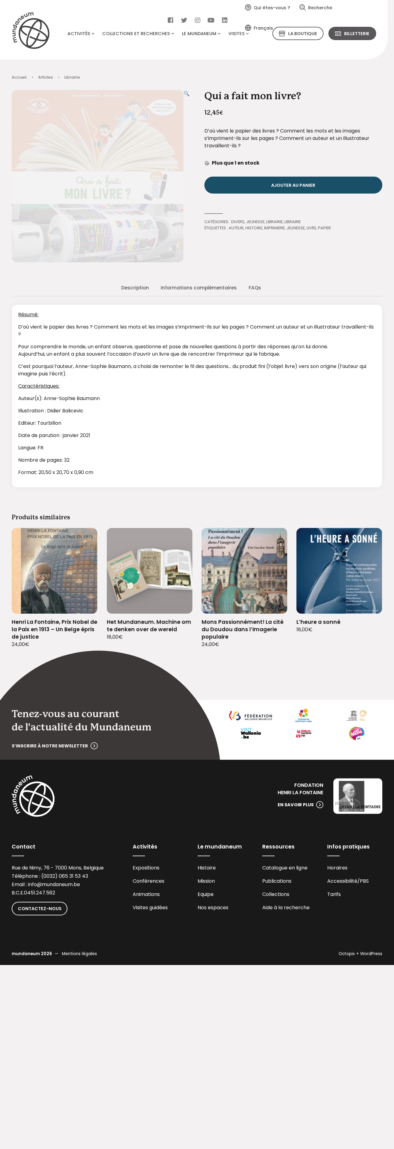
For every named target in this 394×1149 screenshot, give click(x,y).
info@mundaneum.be (54, 884)
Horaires (337, 867)
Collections (275, 894)
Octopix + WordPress (360, 954)
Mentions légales (79, 954)
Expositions (146, 867)
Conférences (148, 881)
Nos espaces (213, 907)
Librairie (72, 77)
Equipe (206, 894)
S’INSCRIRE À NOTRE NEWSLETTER (50, 746)
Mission (206, 881)
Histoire (253, 228)
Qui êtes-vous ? (272, 8)
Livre (311, 228)
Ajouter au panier (293, 185)
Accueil (19, 77)
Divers (237, 221)
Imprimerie (274, 228)
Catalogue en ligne (285, 867)
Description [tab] (135, 287)
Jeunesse (255, 221)
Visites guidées (150, 907)
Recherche (320, 8)
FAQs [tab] (255, 287)
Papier (324, 228)
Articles (45, 77)
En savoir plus (296, 805)
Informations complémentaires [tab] (199, 287)
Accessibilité (342, 881)
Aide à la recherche (286, 907)
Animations (146, 894)
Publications (276, 881)
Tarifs (334, 894)
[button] (186, 176)
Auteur (236, 228)
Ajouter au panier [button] (85, 605)
